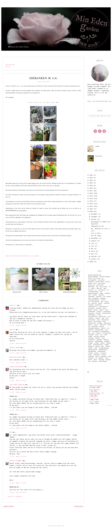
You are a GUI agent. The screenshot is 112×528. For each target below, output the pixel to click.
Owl (89, 326)
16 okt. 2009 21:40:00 (18, 410)
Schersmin (90, 338)
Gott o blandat (107, 296)
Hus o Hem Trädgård (93, 301)
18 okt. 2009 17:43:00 (18, 483)
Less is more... (97, 233)
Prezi (89, 331)
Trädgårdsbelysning (104, 348)
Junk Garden (91, 308)
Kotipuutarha (106, 311)
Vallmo (90, 354)
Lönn (103, 318)
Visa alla (109, 405)
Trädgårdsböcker (92, 349)
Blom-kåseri (91, 281)
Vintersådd (91, 358)
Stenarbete (107, 341)
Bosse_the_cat (91, 285)
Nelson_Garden (97, 321)
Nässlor (90, 324)
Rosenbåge (91, 334)
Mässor (90, 321)
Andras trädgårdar (93, 276)
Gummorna (103, 298)
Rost (29, 256)
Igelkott (107, 301)
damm (105, 288)
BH (102, 278)
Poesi (106, 329)
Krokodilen (91, 313)
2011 (91, 206)
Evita (101, 291)
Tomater (90, 348)
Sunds (89, 344)
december (94, 214)
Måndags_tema (105, 319)
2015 (91, 196)
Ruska (105, 334)
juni (92, 246)
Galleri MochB (15, 347)
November (99, 323)
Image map (94, 303)
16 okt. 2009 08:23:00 (18, 343)
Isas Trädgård (94, 402)
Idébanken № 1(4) (97, 226)
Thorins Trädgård (16, 461)
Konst (106, 309)
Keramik (90, 309)
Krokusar (98, 313)
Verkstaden (91, 356)
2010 (91, 209)
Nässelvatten (107, 323)
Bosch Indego (102, 283)
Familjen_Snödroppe (93, 293)
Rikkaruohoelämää (95, 386)
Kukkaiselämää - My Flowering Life (96, 393)
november (94, 217)
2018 (91, 188)
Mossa (98, 319)
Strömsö (102, 343)
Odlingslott (103, 324)
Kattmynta (98, 308)
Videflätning (103, 356)
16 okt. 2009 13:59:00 (18, 362)
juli (92, 243)
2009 (91, 211)
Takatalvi (97, 346)
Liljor (109, 316)
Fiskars (101, 293)
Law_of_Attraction (92, 316)
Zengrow (108, 359)
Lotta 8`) (13, 305)
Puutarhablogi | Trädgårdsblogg (101, 331)
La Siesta (99, 314)
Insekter (100, 303)
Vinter (109, 356)
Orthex (109, 324)
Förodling (98, 296)
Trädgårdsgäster (103, 349)
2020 (91, 183)
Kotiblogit (99, 311)
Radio (93, 333)
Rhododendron (106, 333)
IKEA (89, 303)
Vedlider (104, 354)
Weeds (95, 359)
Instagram (90, 304)
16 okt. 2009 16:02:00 (18, 380)
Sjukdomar (99, 339)
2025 (91, 175)
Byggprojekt (91, 286)
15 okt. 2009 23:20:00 (18, 325)
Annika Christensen (17, 366)
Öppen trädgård (103, 361)
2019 (91, 185)
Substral (108, 343)
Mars (107, 318)
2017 (91, 191)
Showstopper (91, 339)
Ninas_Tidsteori (92, 323)
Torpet (95, 348)
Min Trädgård (22, 256)
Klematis (96, 309)
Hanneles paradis (16, 357)
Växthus (90, 359)
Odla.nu (96, 324)
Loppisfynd (13, 256)
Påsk (89, 333)
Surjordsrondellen (98, 344)
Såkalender (91, 346)
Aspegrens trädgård (105, 276)
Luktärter (97, 318)
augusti (94, 241)
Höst (102, 301)
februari (94, 256)
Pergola (101, 326)
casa (97, 286)
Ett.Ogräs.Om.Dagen (93, 291)
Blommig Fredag (100, 281)
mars (92, 254)
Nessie (104, 321)
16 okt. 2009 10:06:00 (18, 353)
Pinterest (103, 328)
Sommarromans (99, 341)
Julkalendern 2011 (92, 306)
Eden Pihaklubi (101, 290)
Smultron (90, 341)
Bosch (95, 283)
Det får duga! (96, 236)
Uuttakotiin (103, 353)
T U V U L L (93, 398)
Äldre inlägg (78, 506)
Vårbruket (101, 358)
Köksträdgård (91, 314)
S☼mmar (90, 336)
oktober (94, 219)
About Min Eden (10, 64)
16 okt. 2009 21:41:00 (18, 428)
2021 (91, 180)
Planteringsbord (99, 329)
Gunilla (12, 329)
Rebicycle (98, 333)
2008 (91, 261)
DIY (96, 290)
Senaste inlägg (9, 506)
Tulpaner (90, 353)
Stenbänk (90, 343)
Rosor (97, 334)
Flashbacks (107, 293)
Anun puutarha (94, 389)
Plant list (8, 66)
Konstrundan (91, 311)
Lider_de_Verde (102, 316)
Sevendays (97, 338)
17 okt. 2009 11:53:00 (18, 456)
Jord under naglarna (17, 384)
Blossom (107, 281)
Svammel (107, 344)
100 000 (97, 146)
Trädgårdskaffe (92, 351)
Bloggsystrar (101, 280)
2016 (91, 193)
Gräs (89, 298)
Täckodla (96, 353)
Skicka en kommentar (15, 496)
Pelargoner (95, 326)
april (93, 251)
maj (92, 248)
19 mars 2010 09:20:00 (18, 492)
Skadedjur (106, 339)
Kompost (101, 309)
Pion (108, 328)
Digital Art (91, 290)
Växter (106, 358)
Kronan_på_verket (106, 313)
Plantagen (90, 329)
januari (94, 259)
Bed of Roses (97, 278)
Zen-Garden (101, 359)
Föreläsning (91, 296)
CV (88, 288)
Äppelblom (94, 361)
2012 (91, 204)
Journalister (98, 304)
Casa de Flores (103, 286)
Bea (11, 432)
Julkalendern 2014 (103, 306)
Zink (89, 361)
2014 (91, 198)
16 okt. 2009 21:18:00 (18, 392)
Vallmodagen (96, 354)
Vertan (97, 356)
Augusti (90, 278)
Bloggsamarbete (92, 280)
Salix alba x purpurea (99, 336)
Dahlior (93, 288)
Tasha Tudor (98, 156)
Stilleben (35, 256)
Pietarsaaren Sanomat (93, 328)
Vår (96, 358)
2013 (91, 201)
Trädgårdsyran (101, 351)
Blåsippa (90, 283)
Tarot (102, 346)
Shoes (103, 338)
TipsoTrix (108, 346)
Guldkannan (95, 298)
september (94, 238)
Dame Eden (99, 288)
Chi (109, 286)
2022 (91, 178)
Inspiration (107, 303)
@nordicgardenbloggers (94, 275)
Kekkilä (104, 308)
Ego (108, 290)
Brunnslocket (100, 285)
